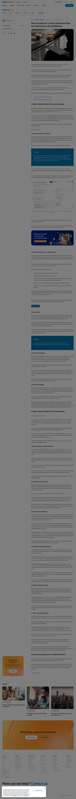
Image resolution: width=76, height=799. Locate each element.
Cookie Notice (14, 795)
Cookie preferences (38, 790)
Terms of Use (26, 795)
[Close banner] (44, 787)
